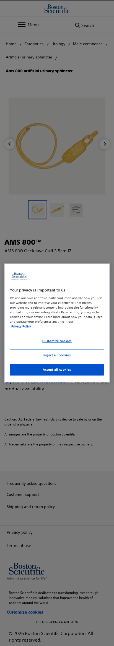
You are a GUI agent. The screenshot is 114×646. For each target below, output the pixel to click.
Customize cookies (57, 341)
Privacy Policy (21, 326)
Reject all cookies (57, 355)
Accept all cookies (57, 369)
